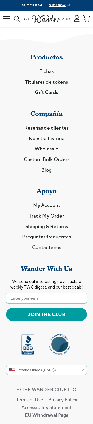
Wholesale (46, 148)
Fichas (46, 71)
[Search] (17, 19)
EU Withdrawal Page (46, 415)
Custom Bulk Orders (46, 159)
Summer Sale (44, 5)
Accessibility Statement (46, 407)
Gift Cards (46, 92)
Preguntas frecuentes (46, 236)
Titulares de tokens (46, 82)
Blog (46, 170)
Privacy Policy (62, 399)
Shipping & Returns (46, 226)
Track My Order (46, 216)
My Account (46, 205)
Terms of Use (29, 399)
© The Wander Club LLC (46, 389)
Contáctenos (46, 247)
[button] (77, 19)
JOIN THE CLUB (46, 314)
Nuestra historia (47, 138)
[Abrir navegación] (6, 18)
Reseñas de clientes (46, 128)
